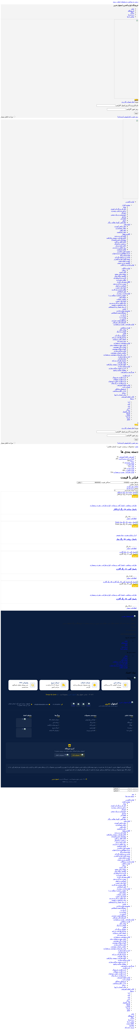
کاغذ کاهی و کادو (120, 242)
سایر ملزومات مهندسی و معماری (114, 355)
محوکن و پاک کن (120, 335)
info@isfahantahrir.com (41, 704)
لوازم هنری (92, 728)
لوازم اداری (130, 468)
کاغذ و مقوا (126, 234)
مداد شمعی (120, 535)
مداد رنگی (122, 329)
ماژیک (124, 217)
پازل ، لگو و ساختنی (119, 391)
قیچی (124, 309)
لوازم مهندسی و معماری (122, 343)
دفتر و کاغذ (92, 725)
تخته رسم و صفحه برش (118, 345)
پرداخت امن (56, 722)
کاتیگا (128, 413)
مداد (124, 207)
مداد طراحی (122, 358)
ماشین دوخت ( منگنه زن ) (117, 295)
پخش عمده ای (129, 462)
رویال (128, 410)
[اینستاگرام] (88, 704)
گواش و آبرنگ (121, 331)
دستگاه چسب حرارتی (118, 320)
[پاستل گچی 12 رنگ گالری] (128, 552)
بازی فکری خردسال (119, 377)
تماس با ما (124, 649)
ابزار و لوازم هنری (124, 357)
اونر (129, 404)
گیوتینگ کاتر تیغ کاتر (119, 322)
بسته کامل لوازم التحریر (122, 259)
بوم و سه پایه (121, 341)
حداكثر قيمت (105, 482)
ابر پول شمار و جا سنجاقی (117, 307)
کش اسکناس (121, 291)
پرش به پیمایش (133, 2)
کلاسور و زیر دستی (123, 263)
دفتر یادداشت (121, 232)
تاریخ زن (123, 315)
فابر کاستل (126, 412)
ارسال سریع (55, 728)
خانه (136, 446)
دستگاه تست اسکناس (118, 313)
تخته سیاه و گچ (125, 255)
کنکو (128, 419)
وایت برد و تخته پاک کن (122, 257)
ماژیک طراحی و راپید (119, 337)
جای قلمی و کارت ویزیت (117, 303)
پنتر (129, 406)
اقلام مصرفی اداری (123, 282)
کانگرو (128, 415)
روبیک (124, 393)
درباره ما (125, 647)
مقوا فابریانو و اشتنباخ (118, 240)
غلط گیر (123, 218)
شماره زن (122, 316)
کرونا (128, 417)
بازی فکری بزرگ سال (118, 383)
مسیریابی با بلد (76, 755)
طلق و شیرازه (121, 280)
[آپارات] (73, 704)
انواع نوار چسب (121, 288)
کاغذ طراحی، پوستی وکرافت (116, 238)
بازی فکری (126, 375)
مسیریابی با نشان (60, 755)
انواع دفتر (127, 224)
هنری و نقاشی (125, 328)
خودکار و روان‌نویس (90, 719)
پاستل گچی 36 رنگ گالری (126, 599)
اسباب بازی (126, 387)
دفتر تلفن (123, 230)
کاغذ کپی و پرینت (120, 236)
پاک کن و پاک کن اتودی (118, 209)
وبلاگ (130, 725)
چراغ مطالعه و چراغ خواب (121, 253)
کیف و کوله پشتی (124, 261)
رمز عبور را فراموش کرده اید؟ (127, 117)
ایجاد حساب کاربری (128, 102)
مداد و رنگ (92, 722)
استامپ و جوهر (120, 286)
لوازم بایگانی (126, 268)
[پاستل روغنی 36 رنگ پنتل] (126, 522)
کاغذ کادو (131, 464)
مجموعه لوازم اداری (123, 311)
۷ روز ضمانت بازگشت (53, 725)
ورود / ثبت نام (129, 1027)
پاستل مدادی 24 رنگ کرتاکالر (125, 509)
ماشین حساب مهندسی (118, 353)
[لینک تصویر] (128, 616)
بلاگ (126, 645)
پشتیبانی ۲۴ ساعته (54, 730)
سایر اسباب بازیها (120, 395)
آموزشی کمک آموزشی (126, 457)
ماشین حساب (121, 299)
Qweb (64, 781)
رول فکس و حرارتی (119, 247)
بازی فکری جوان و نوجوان (117, 381)
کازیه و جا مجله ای (119, 278)
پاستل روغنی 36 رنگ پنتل (126, 539)
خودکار (123, 213)
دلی (129, 408)
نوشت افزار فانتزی (123, 251)
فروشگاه (124, 643)
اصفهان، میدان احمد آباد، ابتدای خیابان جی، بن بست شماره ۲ (19, 704)
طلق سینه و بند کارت (119, 289)
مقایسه (131, 1025)
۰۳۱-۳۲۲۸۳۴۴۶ (56, 704)
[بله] (78, 704)
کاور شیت (122, 272)
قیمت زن (123, 318)
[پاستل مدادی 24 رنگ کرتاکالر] (127, 492)
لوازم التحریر (129, 470)
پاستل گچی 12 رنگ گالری (126, 569)
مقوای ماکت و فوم (119, 370)
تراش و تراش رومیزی (118, 211)
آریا (129, 402)
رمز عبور (132, 109)
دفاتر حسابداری (120, 228)
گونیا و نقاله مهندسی (119, 349)
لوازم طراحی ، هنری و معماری (123, 472)
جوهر (124, 220)
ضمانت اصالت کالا (54, 719)
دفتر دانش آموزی (120, 226)
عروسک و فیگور (120, 389)
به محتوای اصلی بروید (120, 2)
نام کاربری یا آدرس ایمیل (127, 105)
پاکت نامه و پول (120, 246)
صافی (79, 482)
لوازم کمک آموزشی (123, 385)
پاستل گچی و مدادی (119, 339)
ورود (136, 113)
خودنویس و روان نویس (118, 215)
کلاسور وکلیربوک (120, 276)
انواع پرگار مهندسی (119, 347)
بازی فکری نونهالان (119, 379)
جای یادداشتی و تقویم (119, 305)
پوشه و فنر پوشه (120, 274)
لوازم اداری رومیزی (123, 293)
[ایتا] (83, 704)
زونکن (124, 270)
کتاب (132, 466)
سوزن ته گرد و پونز (119, 284)
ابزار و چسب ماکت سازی (117, 368)
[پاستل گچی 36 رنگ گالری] (120, 582)
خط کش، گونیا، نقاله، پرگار (117, 222)
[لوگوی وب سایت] (126, 98)
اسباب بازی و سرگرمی (126, 459)
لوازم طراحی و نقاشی (120, 662)
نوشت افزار (126, 205)
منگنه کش (122, 297)
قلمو (124, 333)
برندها (132, 461)
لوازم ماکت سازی (120, 351)
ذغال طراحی (121, 362)
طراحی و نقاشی (131, 505)
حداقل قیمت (134, 482)
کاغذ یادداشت (121, 249)
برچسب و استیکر (120, 244)
